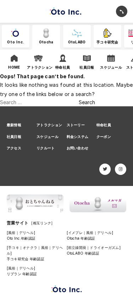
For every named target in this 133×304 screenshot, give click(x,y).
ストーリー (76, 125)
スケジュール (48, 136)
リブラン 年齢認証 (22, 274)
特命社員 (103, 125)
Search (87, 102)
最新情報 (14, 125)
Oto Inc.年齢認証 (21, 238)
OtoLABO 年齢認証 (83, 253)
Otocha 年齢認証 (81, 238)
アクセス (14, 148)
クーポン (103, 136)
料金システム (78, 136)
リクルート (46, 148)
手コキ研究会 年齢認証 (25, 259)
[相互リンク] (41, 223)
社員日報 (14, 136)
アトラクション (49, 125)
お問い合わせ (78, 148)
